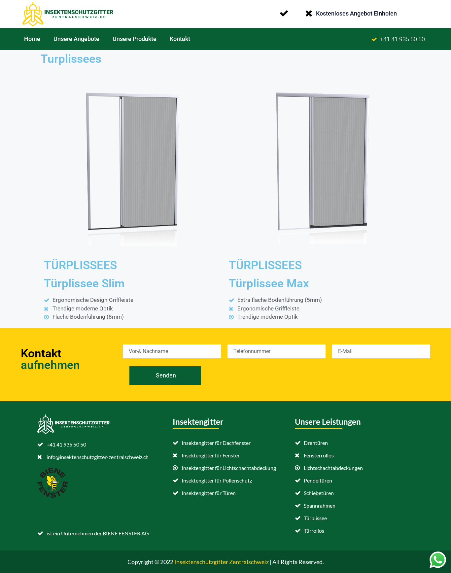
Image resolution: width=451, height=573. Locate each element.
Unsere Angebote (76, 38)
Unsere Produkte (134, 38)
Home (32, 38)
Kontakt (180, 38)
